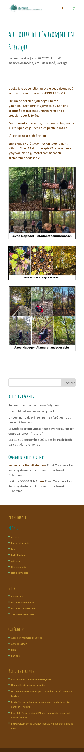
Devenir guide (19, 566)
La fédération (18, 554)
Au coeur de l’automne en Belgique (33, 405)
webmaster (21, 58)
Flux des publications (22, 602)
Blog (13, 548)
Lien (13, 649)
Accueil (15, 537)
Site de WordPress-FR (22, 614)
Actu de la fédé (45, 63)
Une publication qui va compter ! (31, 411)
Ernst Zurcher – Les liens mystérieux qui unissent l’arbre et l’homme (41, 470)
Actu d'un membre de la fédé (26, 637)
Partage (61, 63)
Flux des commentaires (24, 608)
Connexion (17, 596)
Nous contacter (19, 572)
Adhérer (15, 560)
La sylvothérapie (20, 543)
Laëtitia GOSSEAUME (22, 481)
